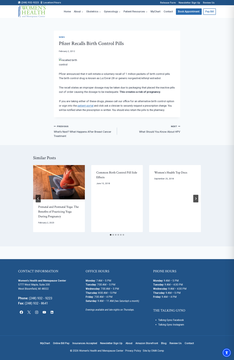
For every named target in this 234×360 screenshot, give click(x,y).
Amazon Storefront (146, 343)
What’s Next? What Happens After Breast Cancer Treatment (82, 131)
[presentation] (59, 182)
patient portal (85, 105)
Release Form (168, 2)
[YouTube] (44, 312)
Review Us (208, 2)
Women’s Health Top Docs (170, 172)
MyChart (155, 11)
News (62, 37)
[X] (29, 312)
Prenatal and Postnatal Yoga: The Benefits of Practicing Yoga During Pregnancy (58, 211)
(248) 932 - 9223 (40, 298)
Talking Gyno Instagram (171, 324)
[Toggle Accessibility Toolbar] (227, 353)
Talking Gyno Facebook (171, 320)
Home (67, 11)
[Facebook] (21, 312)
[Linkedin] (52, 312)
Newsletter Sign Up (189, 2)
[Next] (195, 198)
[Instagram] (36, 312)
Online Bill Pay (61, 343)
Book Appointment (188, 11)
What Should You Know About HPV (159, 129)
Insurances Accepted (84, 343)
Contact (168, 11)
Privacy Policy (133, 350)
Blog (164, 343)
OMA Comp (157, 350)
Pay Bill (209, 11)
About (129, 343)
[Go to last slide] (38, 198)
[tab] (110, 235)
